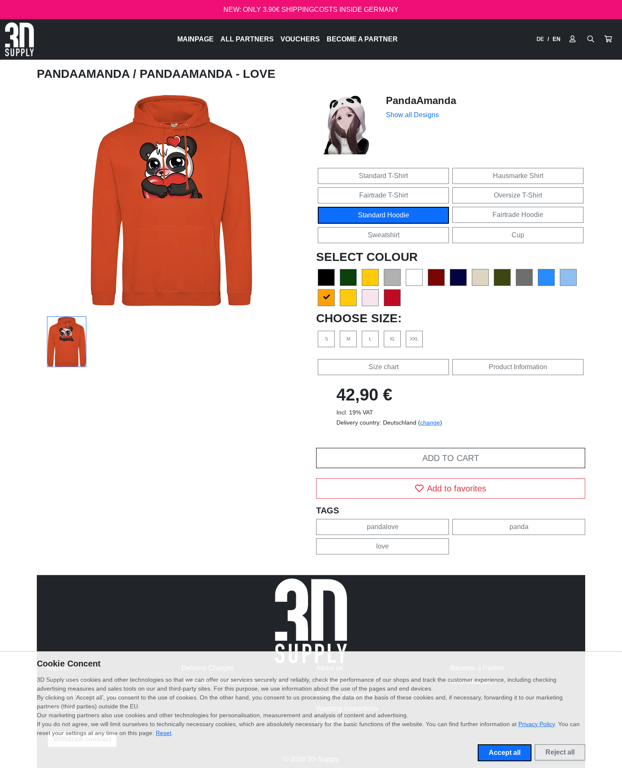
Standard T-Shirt (383, 175)
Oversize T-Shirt (518, 195)
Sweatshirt (383, 235)
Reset (163, 733)
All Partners (247, 39)
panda (518, 526)
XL (392, 338)
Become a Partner (362, 39)
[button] (608, 39)
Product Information (518, 366)
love (382, 546)
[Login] (572, 39)
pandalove (383, 526)
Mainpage (195, 39)
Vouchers (300, 39)
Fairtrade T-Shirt (383, 195)
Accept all (504, 752)
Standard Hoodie (383, 215)
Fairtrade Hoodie (518, 214)
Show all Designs (412, 114)
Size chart (384, 366)
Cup (518, 235)
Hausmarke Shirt (518, 175)
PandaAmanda (85, 73)
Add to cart (450, 458)
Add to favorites (456, 488)
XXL (414, 338)
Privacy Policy (536, 724)
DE (540, 39)
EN (556, 39)
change (430, 422)
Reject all (560, 752)
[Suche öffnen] (590, 39)
